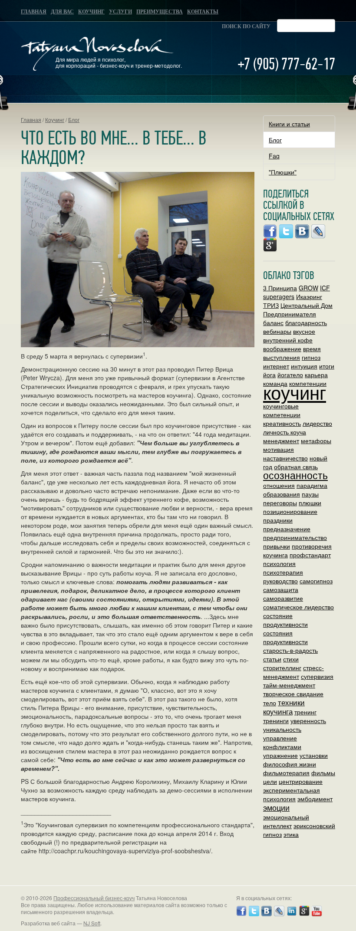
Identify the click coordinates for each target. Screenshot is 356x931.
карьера (316, 374)
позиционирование (290, 511)
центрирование (301, 781)
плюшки (310, 502)
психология (279, 563)
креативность (282, 423)
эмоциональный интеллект (286, 821)
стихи (291, 659)
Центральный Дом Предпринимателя (298, 309)
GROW (308, 287)
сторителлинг (282, 667)
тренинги (276, 720)
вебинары (277, 331)
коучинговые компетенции (281, 410)
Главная (33, 12)
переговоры (280, 502)
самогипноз (316, 580)
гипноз (311, 357)
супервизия (317, 676)
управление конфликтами (282, 742)
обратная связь (296, 466)
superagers (278, 296)
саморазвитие (283, 598)
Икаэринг (309, 296)
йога (269, 374)
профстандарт (310, 554)
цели (270, 781)
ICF (325, 287)
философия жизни (289, 764)
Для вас (62, 12)
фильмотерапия (286, 772)
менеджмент (281, 440)
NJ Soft (91, 923)
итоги (326, 366)
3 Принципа (280, 287)
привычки (276, 546)
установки (314, 755)
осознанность (295, 475)
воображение (282, 348)
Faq (274, 155)
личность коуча (284, 432)
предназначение (286, 528)
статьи (272, 659)
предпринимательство (295, 537)
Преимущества (159, 12)
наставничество (285, 458)
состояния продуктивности (285, 637)
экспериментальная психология (291, 794)
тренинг (305, 711)
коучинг (294, 392)
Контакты (202, 12)
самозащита (280, 589)
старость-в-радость (290, 650)
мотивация (278, 449)
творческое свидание (293, 693)
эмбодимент (315, 798)
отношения (279, 485)
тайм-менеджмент (289, 685)
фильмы (323, 772)
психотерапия (283, 572)
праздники (278, 520)
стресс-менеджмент (293, 672)
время (312, 348)
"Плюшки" (283, 172)
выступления (281, 357)
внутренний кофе (288, 340)
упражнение (280, 755)
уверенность (308, 720)
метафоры (316, 440)
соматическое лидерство (298, 606)
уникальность (282, 729)
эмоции (276, 807)
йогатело (290, 374)
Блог (73, 119)
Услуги (120, 12)
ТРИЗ (271, 305)
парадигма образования (295, 489)
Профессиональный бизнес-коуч (94, 897)
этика (291, 834)
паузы (310, 494)
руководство (280, 580)
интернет (276, 366)
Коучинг (91, 12)
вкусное (304, 331)
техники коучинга (284, 707)
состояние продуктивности (285, 619)
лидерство (317, 423)
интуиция (304, 366)
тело (269, 702)
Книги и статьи (289, 123)
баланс (273, 322)
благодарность (306, 322)
